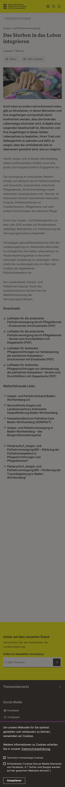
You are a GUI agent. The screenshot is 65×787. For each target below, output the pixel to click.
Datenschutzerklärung (36, 748)
